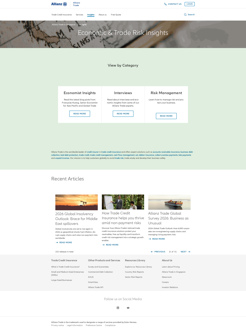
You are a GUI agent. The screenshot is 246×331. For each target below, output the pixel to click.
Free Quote (116, 14)
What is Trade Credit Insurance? (65, 267)
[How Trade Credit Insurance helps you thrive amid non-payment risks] (123, 202)
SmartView (93, 282)
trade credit (84, 155)
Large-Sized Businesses (61, 280)
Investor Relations (170, 287)
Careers (165, 282)
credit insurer (93, 152)
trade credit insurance (111, 152)
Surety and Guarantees (98, 267)
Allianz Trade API (95, 287)
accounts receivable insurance (166, 152)
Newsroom (167, 277)
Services (79, 14)
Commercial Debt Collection (100, 272)
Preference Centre (94, 325)
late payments (185, 155)
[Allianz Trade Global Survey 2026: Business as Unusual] (169, 202)
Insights (90, 14)
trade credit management (101, 155)
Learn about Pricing (171, 267)
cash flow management (124, 155)
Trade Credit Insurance (62, 14)
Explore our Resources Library (138, 267)
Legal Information (75, 325)
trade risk (119, 158)
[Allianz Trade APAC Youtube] (128, 307)
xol (136, 155)
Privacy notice (57, 325)
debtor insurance (146, 155)
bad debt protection (69, 155)
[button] (189, 14)
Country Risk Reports (134, 272)
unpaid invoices (62, 158)
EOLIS (91, 277)
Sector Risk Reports (133, 277)
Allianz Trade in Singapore (173, 272)
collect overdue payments (166, 155)
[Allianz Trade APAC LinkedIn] (117, 307)
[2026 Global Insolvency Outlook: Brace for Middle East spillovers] (76, 202)
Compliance (110, 325)
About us (103, 14)
